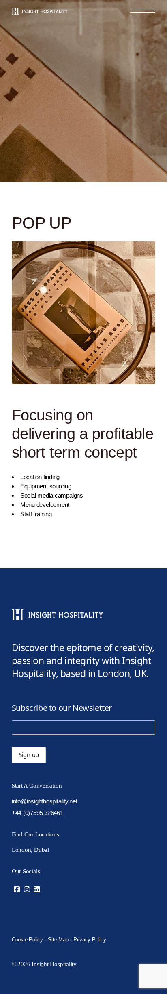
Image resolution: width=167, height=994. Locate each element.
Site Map (58, 940)
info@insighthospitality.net (44, 801)
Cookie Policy (27, 940)
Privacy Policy (89, 940)
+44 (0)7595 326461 (37, 812)
